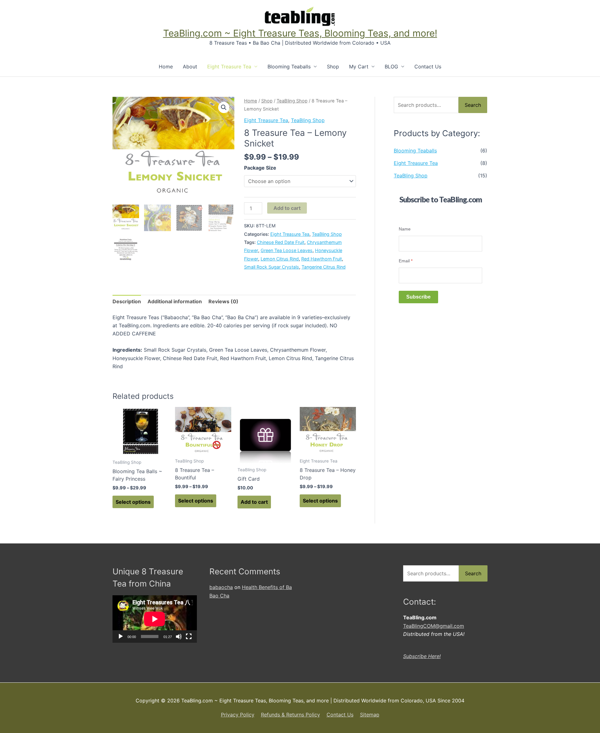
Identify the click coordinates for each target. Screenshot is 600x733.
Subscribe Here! (422, 656)
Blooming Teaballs (289, 66)
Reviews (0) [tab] (223, 301)
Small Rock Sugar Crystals (271, 267)
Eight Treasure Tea (229, 66)
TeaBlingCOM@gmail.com (433, 626)
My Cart (358, 66)
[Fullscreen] (189, 636)
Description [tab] (126, 301)
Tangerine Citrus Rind (324, 267)
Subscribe (418, 297)
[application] (154, 619)
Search (473, 105)
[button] (223, 107)
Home (166, 66)
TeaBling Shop (292, 101)
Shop (333, 66)
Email (405, 260)
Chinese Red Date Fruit (280, 242)
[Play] (121, 636)
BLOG (391, 66)
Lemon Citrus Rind (280, 258)
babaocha (221, 587)
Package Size (260, 168)
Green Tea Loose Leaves (286, 250)
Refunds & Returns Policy (290, 714)
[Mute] (179, 636)
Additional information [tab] (175, 301)
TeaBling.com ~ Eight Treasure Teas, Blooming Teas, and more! (300, 33)
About (190, 66)
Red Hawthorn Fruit (321, 258)
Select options (133, 502)
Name (405, 228)
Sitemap (369, 714)
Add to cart (287, 208)
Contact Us (427, 66)
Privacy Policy (237, 714)
